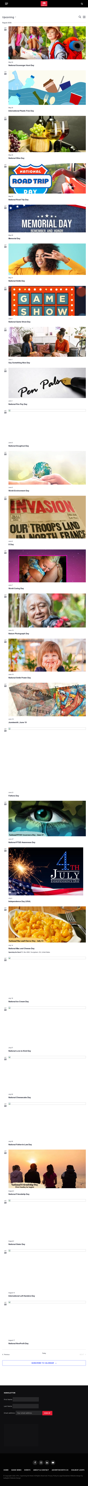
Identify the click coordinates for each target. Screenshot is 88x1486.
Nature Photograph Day (18, 633)
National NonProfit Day (18, 1343)
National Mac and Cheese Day (21, 948)
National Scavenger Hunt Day (21, 65)
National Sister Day (16, 1244)
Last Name (8, 1406)
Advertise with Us (60, 1470)
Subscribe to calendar (43, 1363)
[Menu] (6, 3)
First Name (8, 1399)
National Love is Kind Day (19, 1051)
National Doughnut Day (18, 445)
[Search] (82, 3)
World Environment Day (18, 490)
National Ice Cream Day (18, 1001)
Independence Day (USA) (19, 901)
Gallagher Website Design (12, 1478)
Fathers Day (13, 795)
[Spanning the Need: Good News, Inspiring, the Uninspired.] (44, 3)
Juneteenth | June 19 (17, 722)
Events (27, 1470)
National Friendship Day (18, 1194)
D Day (11, 544)
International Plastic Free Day (21, 110)
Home (6, 1470)
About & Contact (41, 1470)
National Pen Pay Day (17, 404)
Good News (16, 1470)
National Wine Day (16, 158)
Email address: (10, 1413)
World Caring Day (16, 588)
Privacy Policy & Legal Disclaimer (59, 1476)
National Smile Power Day (19, 677)
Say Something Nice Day (19, 362)
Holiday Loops (77, 1470)
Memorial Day (14, 238)
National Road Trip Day (18, 199)
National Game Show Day (19, 321)
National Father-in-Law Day (20, 1144)
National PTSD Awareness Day (21, 842)
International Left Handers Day (21, 1296)
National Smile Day (16, 280)
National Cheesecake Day (19, 1097)
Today (44, 1353)
